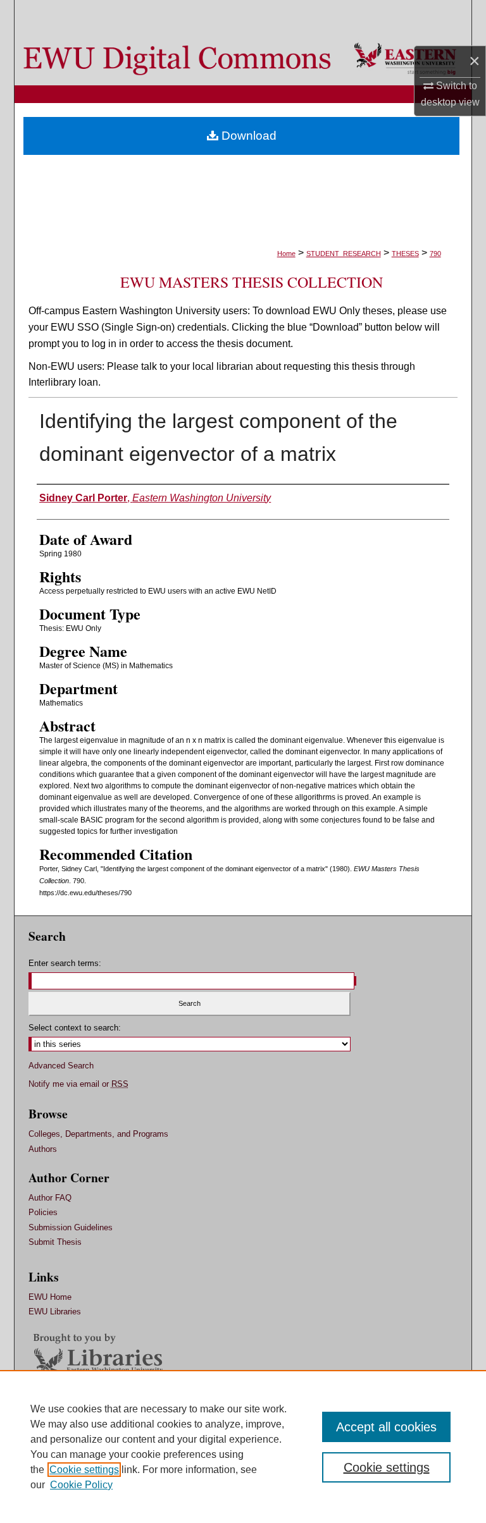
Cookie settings (84, 1469)
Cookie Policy (81, 1484)
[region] (243, 1446)
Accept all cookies (386, 1427)
